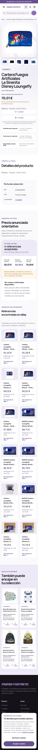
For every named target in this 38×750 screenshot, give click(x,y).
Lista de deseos (25, 708)
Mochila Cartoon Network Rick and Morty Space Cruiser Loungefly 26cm (9, 653)
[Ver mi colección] (34, 7)
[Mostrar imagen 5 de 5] (34, 62)
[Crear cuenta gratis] (26, 7)
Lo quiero (21, 112)
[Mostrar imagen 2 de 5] (12, 62)
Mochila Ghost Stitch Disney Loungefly (28, 610)
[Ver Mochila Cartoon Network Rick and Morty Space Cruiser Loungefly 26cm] (10, 637)
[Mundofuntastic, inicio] (14, 7)
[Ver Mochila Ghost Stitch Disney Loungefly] (28, 596)
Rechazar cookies (19, 738)
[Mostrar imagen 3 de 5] (19, 62)
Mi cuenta (23, 705)
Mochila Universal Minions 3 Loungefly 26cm (27, 652)
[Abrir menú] (3, 7)
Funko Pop (4, 705)
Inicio (3, 19)
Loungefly (18, 200)
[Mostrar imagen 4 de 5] (26, 62)
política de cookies (28, 732)
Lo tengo (20, 117)
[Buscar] (33, 13)
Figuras (3, 712)
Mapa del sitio (24, 712)
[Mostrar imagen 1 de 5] (4, 62)
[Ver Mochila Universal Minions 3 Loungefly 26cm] (28, 637)
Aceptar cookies (19, 744)
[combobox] (18, 13)
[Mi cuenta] (30, 7)
